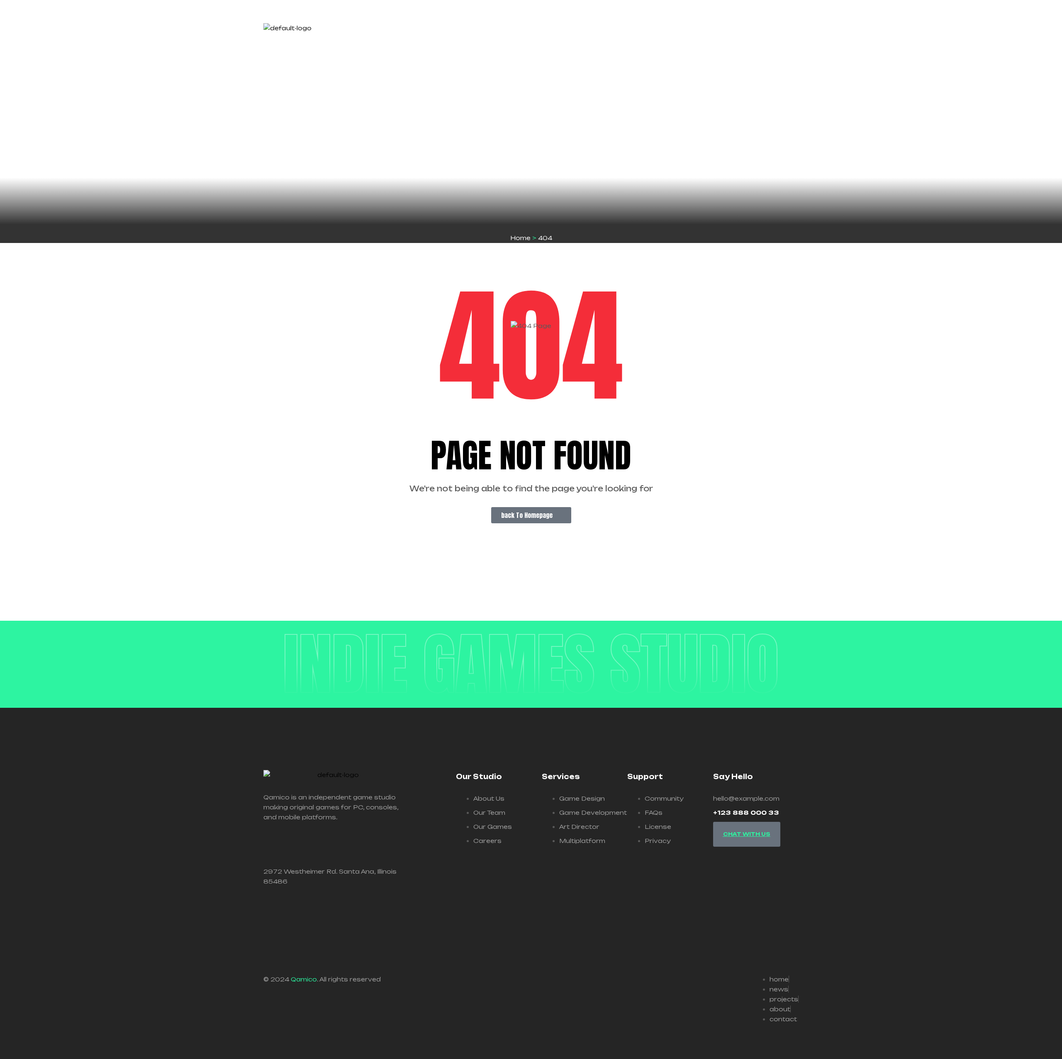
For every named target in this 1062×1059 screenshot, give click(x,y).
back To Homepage (527, 515)
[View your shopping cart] (795, 37)
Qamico (304, 979)
